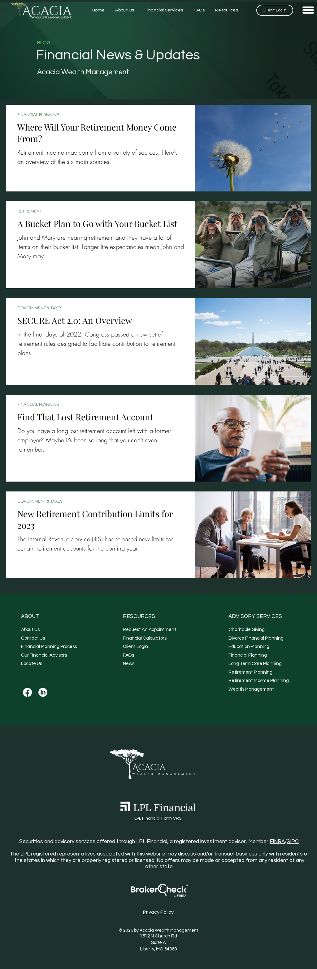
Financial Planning (247, 655)
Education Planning (248, 646)
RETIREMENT (29, 211)
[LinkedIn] (42, 692)
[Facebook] (27, 692)
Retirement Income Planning (258, 680)
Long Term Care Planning (255, 663)
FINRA (277, 841)
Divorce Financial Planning (256, 638)
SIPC (293, 841)
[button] (226, 10)
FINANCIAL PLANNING (38, 114)
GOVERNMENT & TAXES (39, 308)
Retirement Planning (250, 672)
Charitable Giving (246, 629)
